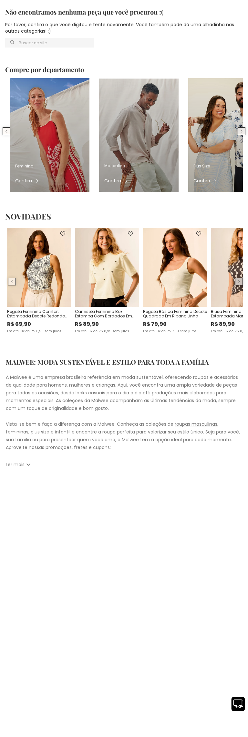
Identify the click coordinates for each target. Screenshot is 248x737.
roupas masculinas (196, 424)
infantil (62, 432)
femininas (17, 432)
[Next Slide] (241, 131)
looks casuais (90, 393)
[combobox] (49, 43)
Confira (23, 181)
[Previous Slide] (6, 131)
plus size (40, 432)
